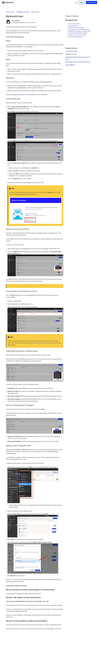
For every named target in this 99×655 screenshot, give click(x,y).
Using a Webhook (70, 65)
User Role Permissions (71, 51)
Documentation (10, 12)
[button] (75, 2)
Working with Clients (71, 54)
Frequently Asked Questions (76, 36)
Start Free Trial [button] (91, 2)
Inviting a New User (74, 26)
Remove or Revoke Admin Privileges (78, 33)
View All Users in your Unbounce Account (79, 29)
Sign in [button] (81, 2)
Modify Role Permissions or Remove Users (79, 31)
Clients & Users (35, 12)
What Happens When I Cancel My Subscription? (77, 62)
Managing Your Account (22, 12)
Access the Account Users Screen (42, 343)
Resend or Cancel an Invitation (76, 27)
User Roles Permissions (75, 24)
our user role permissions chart (16, 94)
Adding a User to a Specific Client (77, 35)
